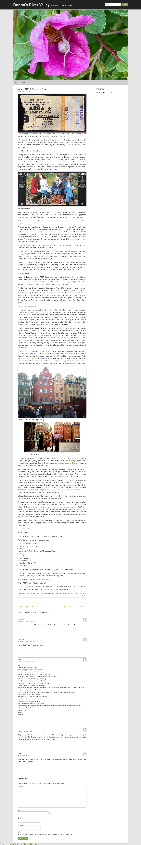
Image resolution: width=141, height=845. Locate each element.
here (49, 579)
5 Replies (83, 596)
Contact (25, 82)
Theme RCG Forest (30, 844)
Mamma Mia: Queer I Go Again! (67, 463)
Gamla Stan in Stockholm (27, 358)
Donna (28, 593)
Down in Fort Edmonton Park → (75, 607)
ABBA (53, 593)
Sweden (31, 596)
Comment (21, 786)
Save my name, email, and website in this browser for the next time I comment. (45, 834)
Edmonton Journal (68, 593)
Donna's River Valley (31, 4)
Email (20, 818)
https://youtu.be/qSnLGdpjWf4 (28, 306)
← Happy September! (25, 607)
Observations (36, 593)
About (17, 82)
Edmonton (59, 593)
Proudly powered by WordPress (11, 844)
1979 (49, 593)
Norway (77, 593)
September (24, 596)
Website (20, 825)
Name (20, 810)
